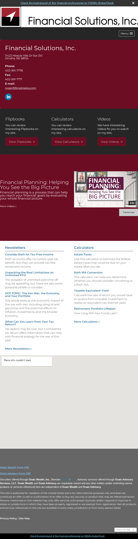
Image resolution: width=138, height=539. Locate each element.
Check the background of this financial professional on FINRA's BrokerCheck (67, 3)
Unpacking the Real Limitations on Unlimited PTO (29, 274)
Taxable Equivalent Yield (91, 290)
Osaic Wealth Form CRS (14, 467)
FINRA (65, 479)
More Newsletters (18, 348)
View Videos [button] (110, 141)
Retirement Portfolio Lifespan (95, 308)
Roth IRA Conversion (88, 272)
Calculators (84, 248)
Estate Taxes (83, 254)
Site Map (24, 518)
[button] (127, 33)
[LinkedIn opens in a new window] (8, 97)
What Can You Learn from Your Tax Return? (29, 323)
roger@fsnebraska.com (20, 88)
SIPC (73, 479)
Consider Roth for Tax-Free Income (29, 254)
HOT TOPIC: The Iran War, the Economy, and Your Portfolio (32, 295)
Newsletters (15, 248)
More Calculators (87, 321)
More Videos (8, 206)
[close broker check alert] (133, 3)
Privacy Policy (8, 518)
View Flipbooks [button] (20, 141)
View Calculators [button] (67, 141)
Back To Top (124, 529)
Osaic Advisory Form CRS (15, 473)
